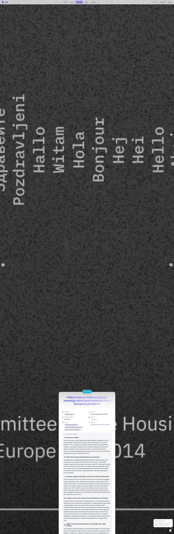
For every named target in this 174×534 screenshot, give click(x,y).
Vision (71, 2)
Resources (79, 2)
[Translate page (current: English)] (156, 2)
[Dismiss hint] (171, 520)
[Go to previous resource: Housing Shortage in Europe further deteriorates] (3, 264)
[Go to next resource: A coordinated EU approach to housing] (171, 264)
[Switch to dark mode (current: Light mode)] (153, 2)
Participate (162, 2)
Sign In (170, 2)
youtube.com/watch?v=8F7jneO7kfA (100, 424)
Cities (86, 2)
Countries (93, 2)
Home (65, 2)
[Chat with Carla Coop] (170, 530)
